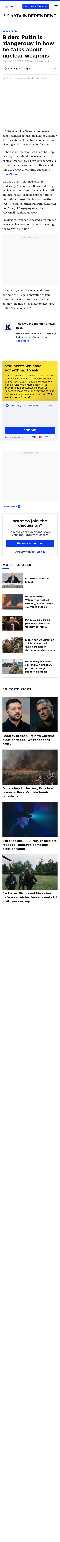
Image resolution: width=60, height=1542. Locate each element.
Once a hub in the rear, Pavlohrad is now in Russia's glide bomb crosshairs (28, 792)
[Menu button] (56, 6)
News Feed (9, 31)
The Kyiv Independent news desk (26, 78)
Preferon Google (19, 68)
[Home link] (30, 15)
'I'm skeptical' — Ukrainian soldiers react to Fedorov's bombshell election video (29, 844)
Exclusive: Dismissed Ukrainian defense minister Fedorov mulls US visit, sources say (29, 897)
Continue (30, 430)
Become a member (30, 543)
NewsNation (10, 174)
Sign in (41, 551)
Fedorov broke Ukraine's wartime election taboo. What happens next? (28, 740)
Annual (33, 405)
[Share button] (54, 68)
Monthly (15, 405)
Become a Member (35, 6)
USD (49, 405)
